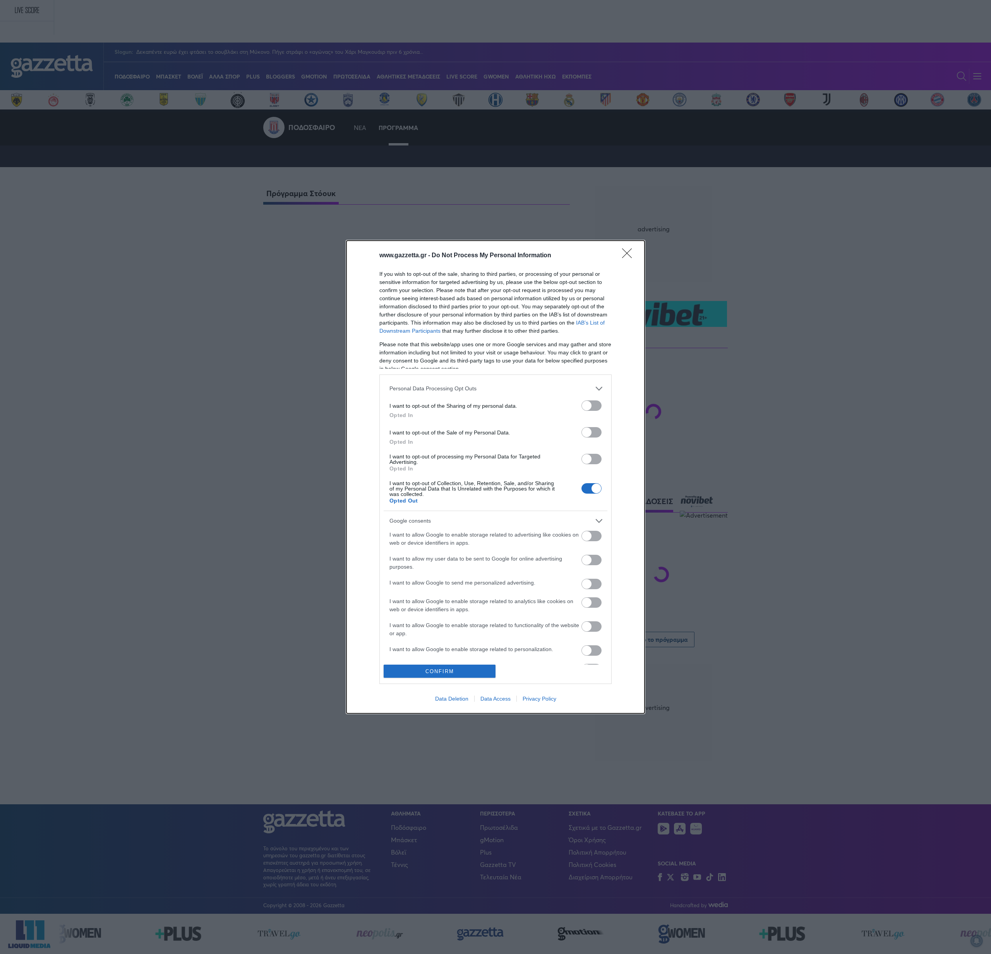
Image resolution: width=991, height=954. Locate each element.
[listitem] (495, 389)
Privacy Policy (539, 699)
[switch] (591, 405)
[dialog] (495, 477)
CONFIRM (439, 671)
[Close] (629, 255)
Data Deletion (451, 699)
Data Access (495, 699)
